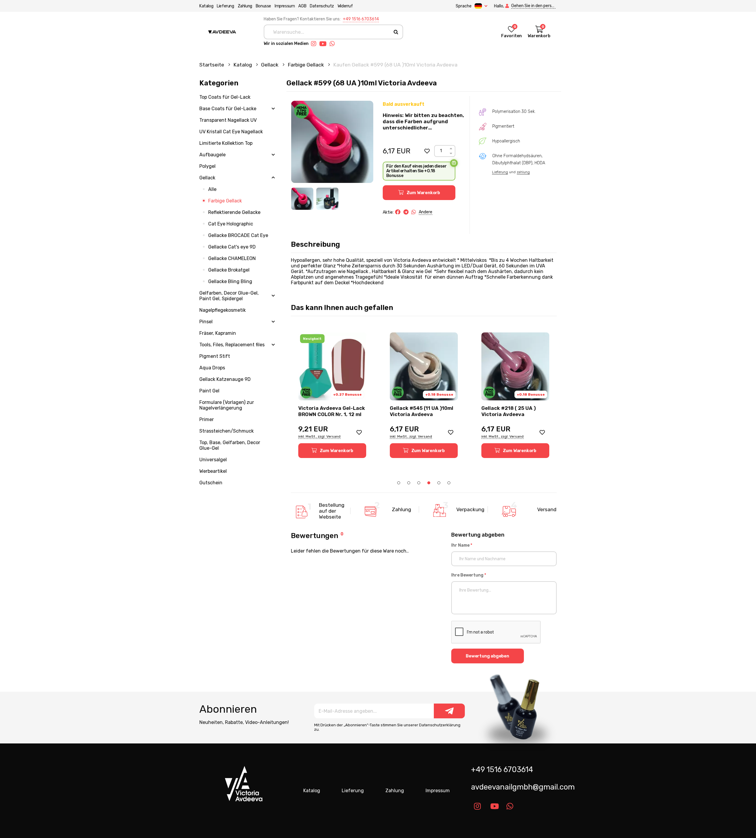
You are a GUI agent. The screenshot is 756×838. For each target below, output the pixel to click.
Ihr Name (461, 545)
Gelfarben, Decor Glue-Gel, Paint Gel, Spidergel (229, 295)
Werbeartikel (213, 471)
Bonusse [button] (263, 6)
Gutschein (210, 482)
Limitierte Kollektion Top (225, 143)
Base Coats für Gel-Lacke (227, 108)
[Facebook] (398, 212)
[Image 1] (302, 198)
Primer (206, 419)
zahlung (523, 172)
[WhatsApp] (414, 212)
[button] (427, 151)
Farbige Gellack (306, 65)
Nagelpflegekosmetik (222, 310)
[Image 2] (327, 198)
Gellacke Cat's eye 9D (232, 247)
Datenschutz (322, 6)
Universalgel (213, 459)
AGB (302, 6)
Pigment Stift (214, 356)
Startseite (212, 65)
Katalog (206, 6)
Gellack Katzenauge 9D (225, 379)
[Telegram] (406, 212)
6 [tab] (449, 483)
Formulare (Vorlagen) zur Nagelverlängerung (226, 405)
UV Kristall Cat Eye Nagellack (231, 131)
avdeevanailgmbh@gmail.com (516, 786)
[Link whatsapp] (334, 43)
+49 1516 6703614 (361, 19)
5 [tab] (439, 483)
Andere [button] (425, 212)
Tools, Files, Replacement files (232, 344)
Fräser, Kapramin (217, 333)
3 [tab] (419, 483)
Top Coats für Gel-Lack (224, 97)
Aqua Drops (212, 368)
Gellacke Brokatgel (229, 270)
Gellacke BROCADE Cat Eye (238, 235)
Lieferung (225, 6)
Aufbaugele (212, 154)
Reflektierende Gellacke (234, 212)
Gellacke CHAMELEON (232, 258)
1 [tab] (399, 483)
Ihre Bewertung (468, 575)
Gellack (270, 65)
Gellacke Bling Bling (230, 281)
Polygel (207, 166)
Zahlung (245, 6)
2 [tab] (409, 483)
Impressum (285, 6)
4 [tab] (429, 483)
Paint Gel (209, 391)
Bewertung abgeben (487, 656)
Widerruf (345, 6)
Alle (212, 189)
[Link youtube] (324, 43)
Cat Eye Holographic (230, 224)
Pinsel (206, 321)
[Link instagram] (315, 43)
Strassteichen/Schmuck (226, 431)
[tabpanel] (332, 395)
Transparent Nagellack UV (228, 120)
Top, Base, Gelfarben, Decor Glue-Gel (229, 445)
